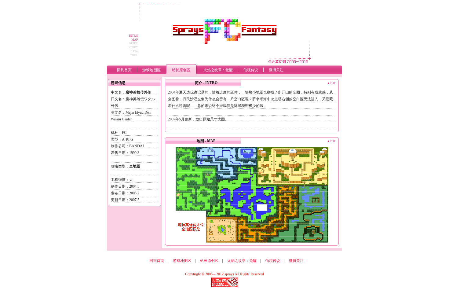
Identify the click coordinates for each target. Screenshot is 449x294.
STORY (133, 47)
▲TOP (331, 83)
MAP (134, 39)
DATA (134, 51)
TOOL (134, 55)
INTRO (133, 35)
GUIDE (133, 43)
